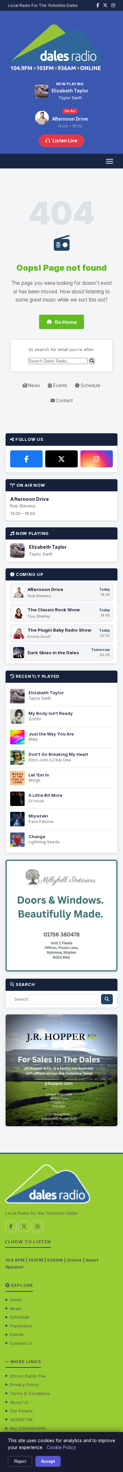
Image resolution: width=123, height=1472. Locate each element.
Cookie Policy (61, 1447)
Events (59, 385)
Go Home (65, 322)
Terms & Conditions (30, 1393)
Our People (21, 1410)
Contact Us (21, 1343)
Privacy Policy (24, 1384)
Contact (64, 400)
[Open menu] (109, 161)
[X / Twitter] (61, 458)
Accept (48, 1461)
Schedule (89, 385)
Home (16, 1299)
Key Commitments (28, 1428)
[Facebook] (26, 458)
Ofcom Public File (28, 1376)
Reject (20, 1461)
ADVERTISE (21, 1419)
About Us (19, 1402)
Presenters (21, 1325)
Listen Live (64, 140)
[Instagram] (96, 458)
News (33, 385)
